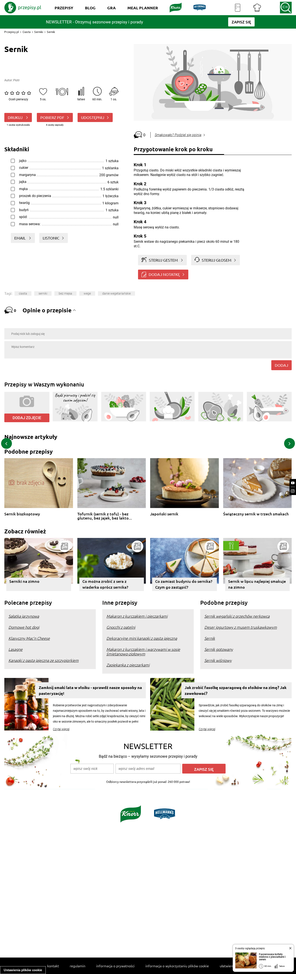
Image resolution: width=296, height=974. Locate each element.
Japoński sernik (164, 514)
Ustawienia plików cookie (23, 970)
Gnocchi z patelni (120, 627)
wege (87, 293)
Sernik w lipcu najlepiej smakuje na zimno (257, 584)
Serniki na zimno (24, 581)
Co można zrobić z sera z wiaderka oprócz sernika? (105, 584)
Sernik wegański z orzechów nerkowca (237, 616)
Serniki (38, 32)
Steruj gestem (163, 260)
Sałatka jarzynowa (23, 616)
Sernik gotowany (218, 649)
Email (20, 238)
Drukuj (15, 117)
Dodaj (281, 365)
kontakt (53, 965)
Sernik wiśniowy (218, 660)
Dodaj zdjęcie (27, 417)
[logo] (22, 7)
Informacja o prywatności (115, 965)
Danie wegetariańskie (116, 293)
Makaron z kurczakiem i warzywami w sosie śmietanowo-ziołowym (143, 651)
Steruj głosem (216, 260)
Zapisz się (204, 769)
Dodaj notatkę (164, 274)
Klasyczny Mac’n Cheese (29, 638)
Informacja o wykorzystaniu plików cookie (177, 965)
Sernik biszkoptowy (22, 514)
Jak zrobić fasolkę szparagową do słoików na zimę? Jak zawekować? (235, 690)
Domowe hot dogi (23, 627)
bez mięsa (65, 293)
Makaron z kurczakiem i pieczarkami (137, 616)
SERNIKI (43, 293)
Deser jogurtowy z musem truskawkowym (240, 627)
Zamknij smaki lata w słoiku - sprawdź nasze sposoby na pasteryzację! (90, 690)
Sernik (209, 638)
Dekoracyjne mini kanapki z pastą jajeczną (141, 638)
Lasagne (15, 649)
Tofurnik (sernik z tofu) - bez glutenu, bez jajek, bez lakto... (104, 516)
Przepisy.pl (11, 32)
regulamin (77, 965)
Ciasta (27, 32)
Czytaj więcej (61, 729)
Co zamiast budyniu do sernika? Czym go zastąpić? (183, 584)
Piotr (16, 80)
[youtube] (293, 483)
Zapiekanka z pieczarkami (128, 665)
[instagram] (293, 491)
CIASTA (23, 293)
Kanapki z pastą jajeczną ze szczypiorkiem (43, 660)
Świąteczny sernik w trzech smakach (256, 514)
